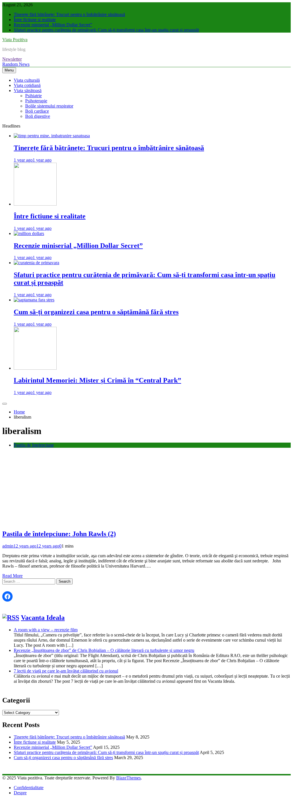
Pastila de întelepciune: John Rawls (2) (59, 534)
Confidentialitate (28, 787)
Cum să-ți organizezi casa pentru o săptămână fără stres (96, 312)
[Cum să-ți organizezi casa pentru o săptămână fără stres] (34, 299)
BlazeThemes (128, 777)
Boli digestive (37, 116)
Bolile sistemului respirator (49, 106)
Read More (12, 575)
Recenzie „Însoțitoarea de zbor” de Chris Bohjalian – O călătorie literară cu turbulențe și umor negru (104, 650)
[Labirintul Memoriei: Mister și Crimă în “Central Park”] (35, 368)
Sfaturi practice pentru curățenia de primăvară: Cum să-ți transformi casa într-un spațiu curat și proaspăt (106, 29)
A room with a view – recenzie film (46, 629)
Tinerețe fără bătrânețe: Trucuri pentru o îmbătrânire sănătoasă (69, 14)
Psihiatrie (33, 95)
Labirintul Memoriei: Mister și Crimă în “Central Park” (97, 380)
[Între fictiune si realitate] (35, 204)
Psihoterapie (36, 100)
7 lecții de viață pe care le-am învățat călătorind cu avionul (66, 670)
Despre (20, 792)
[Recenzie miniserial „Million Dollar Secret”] (29, 233)
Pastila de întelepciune (34, 445)
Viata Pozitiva (14, 39)
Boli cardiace (37, 111)
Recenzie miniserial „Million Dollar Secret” (53, 24)
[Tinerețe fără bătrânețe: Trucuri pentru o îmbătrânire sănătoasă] (52, 135)
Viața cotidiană (27, 85)
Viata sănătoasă (27, 90)
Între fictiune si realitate (35, 19)
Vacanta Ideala (43, 617)
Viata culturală (27, 80)
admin (7, 546)
